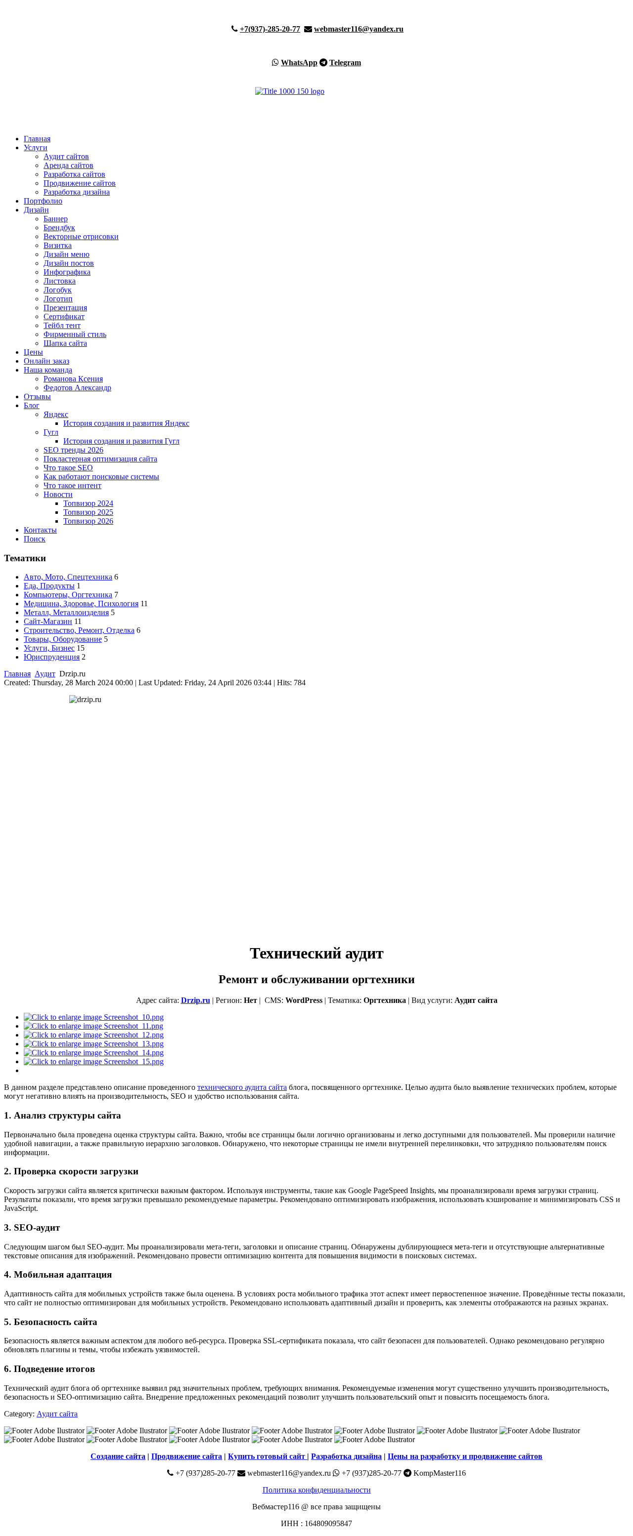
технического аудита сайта (242, 1087)
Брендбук (59, 227)
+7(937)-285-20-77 (270, 29)
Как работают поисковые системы (101, 476)
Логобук (58, 290)
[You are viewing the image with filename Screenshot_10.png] (94, 1017)
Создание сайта (117, 1456)
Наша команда (48, 370)
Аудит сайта (57, 1414)
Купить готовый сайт (267, 1456)
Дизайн (36, 210)
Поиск (34, 539)
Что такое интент (72, 485)
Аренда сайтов (68, 165)
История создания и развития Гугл (121, 441)
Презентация (65, 307)
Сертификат (64, 316)
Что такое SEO (68, 467)
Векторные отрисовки (81, 236)
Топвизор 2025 (88, 512)
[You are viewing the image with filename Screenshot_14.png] (94, 1052)
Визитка (58, 245)
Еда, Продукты (49, 585)
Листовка (60, 281)
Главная (37, 138)
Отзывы (37, 396)
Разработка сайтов (74, 174)
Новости (58, 494)
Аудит (45, 673)
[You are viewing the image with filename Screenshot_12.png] (94, 1035)
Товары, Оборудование (63, 639)
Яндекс (56, 414)
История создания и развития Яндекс (126, 423)
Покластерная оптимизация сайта (100, 459)
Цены (33, 352)
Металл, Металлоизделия (66, 612)
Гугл (51, 432)
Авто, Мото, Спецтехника (68, 577)
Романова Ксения (73, 378)
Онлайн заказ (46, 361)
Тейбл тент (62, 325)
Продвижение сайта (186, 1456)
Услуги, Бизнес (49, 648)
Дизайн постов (69, 263)
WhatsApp (299, 62)
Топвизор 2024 (88, 503)
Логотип (58, 298)
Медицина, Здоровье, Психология (81, 603)
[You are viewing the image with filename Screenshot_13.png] (94, 1043)
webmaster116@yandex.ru (359, 29)
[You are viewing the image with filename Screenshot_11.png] (93, 1026)
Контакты (40, 530)
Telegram (345, 62)
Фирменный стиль (75, 334)
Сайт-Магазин (48, 621)
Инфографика (67, 272)
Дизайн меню (67, 254)
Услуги (35, 147)
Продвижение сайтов (80, 183)
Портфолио (43, 201)
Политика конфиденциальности (317, 1490)
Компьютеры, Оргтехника (68, 594)
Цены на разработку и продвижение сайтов (465, 1456)
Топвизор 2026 (88, 521)
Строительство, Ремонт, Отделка (79, 630)
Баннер (56, 218)
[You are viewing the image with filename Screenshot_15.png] (94, 1061)
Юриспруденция (52, 657)
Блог (32, 405)
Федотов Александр (77, 387)
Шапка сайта (65, 343)
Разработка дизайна (77, 192)
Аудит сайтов (66, 156)
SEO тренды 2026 (73, 450)
